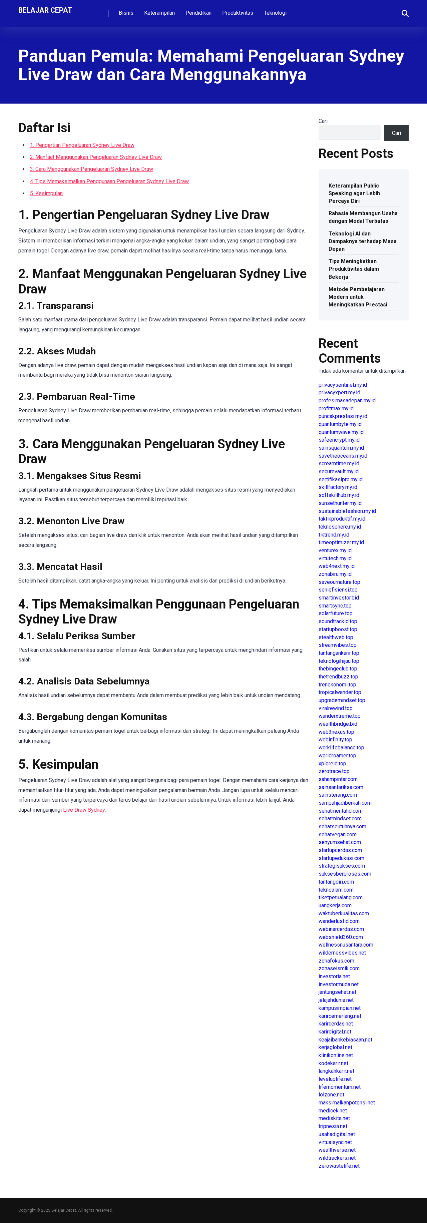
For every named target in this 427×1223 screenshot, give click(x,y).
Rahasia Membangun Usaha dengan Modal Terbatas (363, 217)
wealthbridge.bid (338, 724)
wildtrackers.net (337, 1158)
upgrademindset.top (342, 700)
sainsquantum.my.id (341, 448)
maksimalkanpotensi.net (347, 1102)
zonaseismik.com (339, 968)
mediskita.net (334, 1118)
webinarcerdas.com (341, 929)
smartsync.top (335, 606)
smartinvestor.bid (339, 598)
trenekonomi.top (337, 684)
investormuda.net (339, 984)
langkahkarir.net (336, 1071)
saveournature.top (339, 582)
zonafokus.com (336, 961)
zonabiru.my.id (335, 574)
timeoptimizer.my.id (341, 542)
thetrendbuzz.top (338, 676)
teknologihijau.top (339, 661)
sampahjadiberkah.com (345, 803)
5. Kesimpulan (46, 193)
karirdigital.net (335, 1031)
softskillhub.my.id (339, 495)
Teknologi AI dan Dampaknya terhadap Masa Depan (363, 241)
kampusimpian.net (340, 1008)
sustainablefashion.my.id (347, 511)
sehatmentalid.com (341, 811)
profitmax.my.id (336, 408)
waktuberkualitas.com (344, 913)
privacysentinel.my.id (343, 385)
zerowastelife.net (339, 1166)
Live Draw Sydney (84, 810)
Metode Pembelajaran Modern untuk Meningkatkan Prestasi (358, 297)
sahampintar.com (338, 779)
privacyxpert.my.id (339, 392)
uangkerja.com (335, 905)
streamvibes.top (338, 645)
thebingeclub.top (338, 668)
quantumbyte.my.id (340, 424)
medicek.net (333, 1110)
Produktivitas (237, 13)
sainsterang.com (338, 795)
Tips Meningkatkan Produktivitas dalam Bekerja (354, 269)
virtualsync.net (335, 1142)
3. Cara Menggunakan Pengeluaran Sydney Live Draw (91, 169)
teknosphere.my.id (340, 527)
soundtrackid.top (338, 621)
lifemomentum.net (340, 1087)
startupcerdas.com (340, 850)
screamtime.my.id (339, 463)
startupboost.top (338, 629)
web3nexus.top (336, 732)
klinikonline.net (336, 1055)
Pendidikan (198, 13)
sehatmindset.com (340, 818)
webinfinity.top (335, 739)
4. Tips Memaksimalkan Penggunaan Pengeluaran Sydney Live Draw (109, 181)
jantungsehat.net (337, 992)
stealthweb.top (336, 637)
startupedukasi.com (341, 858)
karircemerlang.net (340, 1016)
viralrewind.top (336, 708)
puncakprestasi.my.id (343, 416)
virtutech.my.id (335, 558)
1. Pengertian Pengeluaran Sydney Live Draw (82, 145)
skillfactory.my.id (338, 487)
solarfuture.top (336, 613)
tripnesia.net (333, 1126)
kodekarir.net (333, 1063)
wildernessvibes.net (342, 953)
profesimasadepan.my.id (347, 400)
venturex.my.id (335, 550)
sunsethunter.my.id (340, 503)
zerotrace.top (334, 771)
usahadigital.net (337, 1134)
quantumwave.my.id (341, 432)
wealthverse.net (337, 1150)
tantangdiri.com (336, 882)
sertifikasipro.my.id (341, 479)
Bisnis (126, 13)
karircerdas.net (336, 1023)
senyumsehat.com (340, 842)
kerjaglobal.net (335, 1047)
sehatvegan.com (338, 834)
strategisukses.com (342, 866)
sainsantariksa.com (341, 787)
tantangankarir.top (339, 653)
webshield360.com (341, 937)
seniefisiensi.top (338, 590)
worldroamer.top (337, 755)
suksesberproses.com (345, 874)
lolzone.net (331, 1094)
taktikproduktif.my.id (342, 519)
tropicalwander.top (340, 692)
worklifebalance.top (341, 747)
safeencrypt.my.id (339, 440)
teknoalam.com (336, 890)
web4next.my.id (337, 566)
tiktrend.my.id (334, 535)
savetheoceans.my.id (343, 456)
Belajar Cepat (45, 10)
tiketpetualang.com (341, 897)
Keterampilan (159, 13)
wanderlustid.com (339, 921)
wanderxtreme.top (340, 716)
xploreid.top (332, 763)
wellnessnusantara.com (346, 945)
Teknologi (275, 13)
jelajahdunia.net (336, 1000)
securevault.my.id (339, 471)
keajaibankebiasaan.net (345, 1039)
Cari (323, 121)
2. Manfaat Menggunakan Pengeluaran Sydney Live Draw (96, 157)
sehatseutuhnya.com (342, 826)
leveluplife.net (335, 1079)
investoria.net (334, 976)
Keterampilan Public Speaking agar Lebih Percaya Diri (354, 193)
